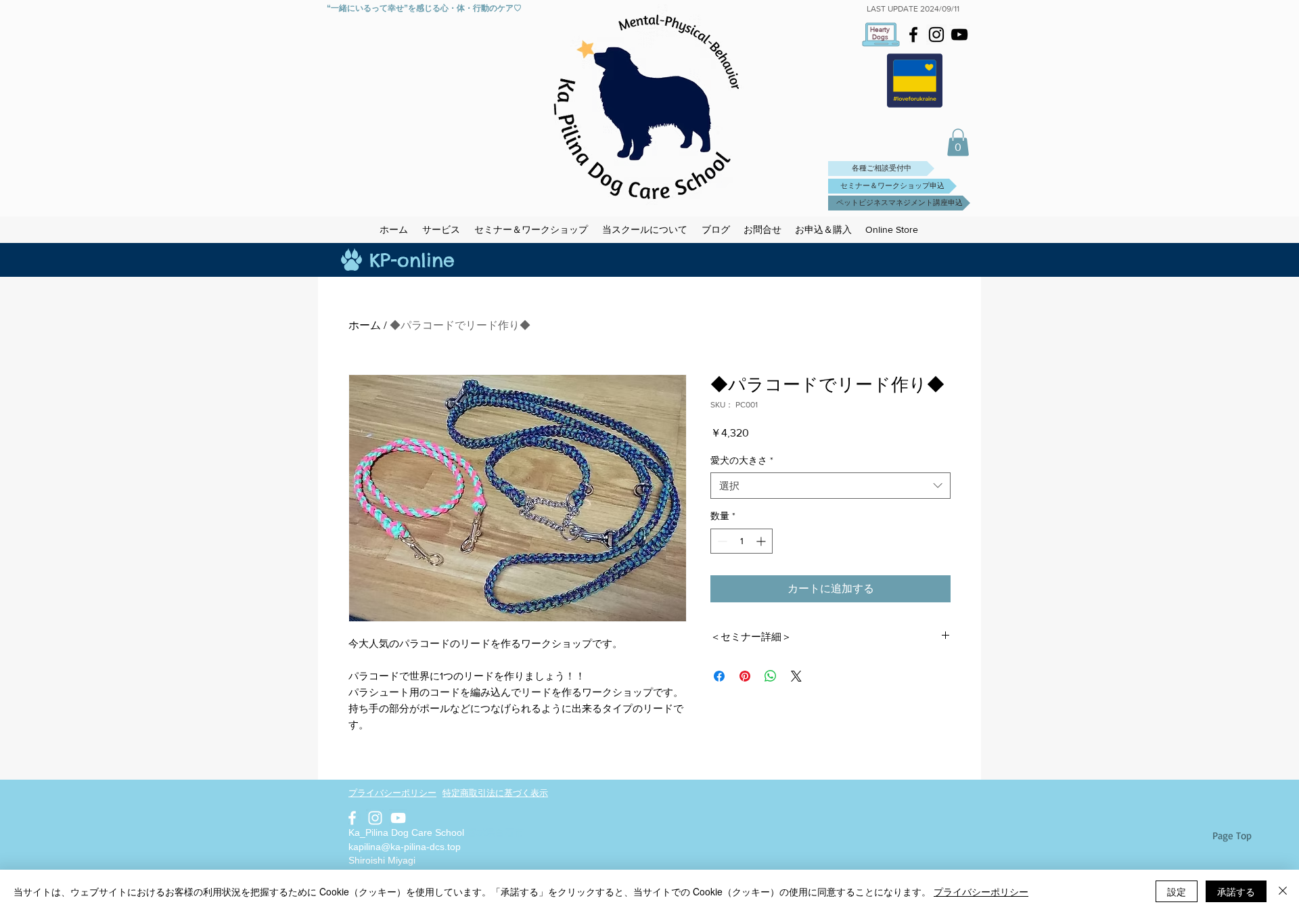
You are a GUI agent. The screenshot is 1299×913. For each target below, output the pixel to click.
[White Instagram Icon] (375, 818)
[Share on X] (796, 676)
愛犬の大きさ (741, 460)
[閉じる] (1283, 891)
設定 (1176, 891)
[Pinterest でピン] (745, 676)
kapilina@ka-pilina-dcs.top (404, 846)
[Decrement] (720, 541)
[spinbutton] (741, 541)
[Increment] (762, 541)
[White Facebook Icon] (352, 818)
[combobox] (830, 485)
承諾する (1236, 891)
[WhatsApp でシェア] (770, 676)
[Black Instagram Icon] (936, 34)
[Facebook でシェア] (719, 676)
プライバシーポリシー (981, 891)
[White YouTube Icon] (398, 818)
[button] (958, 142)
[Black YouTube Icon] (959, 34)
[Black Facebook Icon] (913, 34)
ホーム (364, 325)
